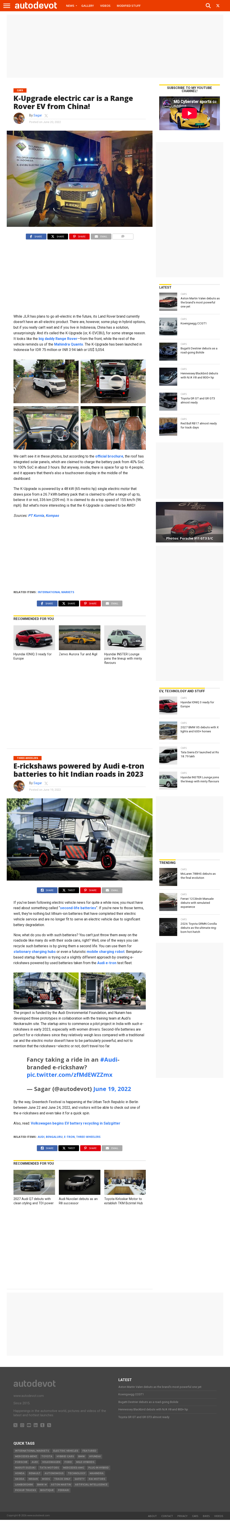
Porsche (21, 1462)
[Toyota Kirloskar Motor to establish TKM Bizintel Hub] (125, 1193)
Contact (167, 1516)
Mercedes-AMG (73, 1467)
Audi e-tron (106, 963)
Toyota (46, 1456)
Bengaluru (54, 1137)
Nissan (33, 1479)
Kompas (52, 515)
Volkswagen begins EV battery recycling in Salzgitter (75, 1123)
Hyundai (95, 1456)
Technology (76, 1473)
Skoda (19, 1479)
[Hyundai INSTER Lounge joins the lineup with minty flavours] (125, 649)
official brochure (109, 456)
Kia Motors (97, 1479)
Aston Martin (61, 1484)
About (152, 1516)
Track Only (62, 1479)
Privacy (182, 1516)
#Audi (108, 1059)
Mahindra (97, 1473)
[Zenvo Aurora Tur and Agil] (79, 649)
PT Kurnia (36, 515)
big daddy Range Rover (58, 339)
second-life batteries (78, 908)
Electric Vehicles (65, 1450)
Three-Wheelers (88, 1137)
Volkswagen (51, 1462)
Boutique (47, 1490)
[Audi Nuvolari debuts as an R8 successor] (79, 1193)
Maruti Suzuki (25, 1467)
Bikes (206, 1516)
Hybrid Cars (65, 1456)
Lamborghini (24, 1484)
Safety (79, 1479)
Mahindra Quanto (68, 344)
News (70, 6)
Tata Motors (49, 1467)
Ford (68, 1462)
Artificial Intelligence (91, 1484)
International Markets (56, 592)
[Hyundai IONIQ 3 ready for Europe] (34, 649)
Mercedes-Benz (26, 1456)
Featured (89, 1450)
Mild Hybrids (85, 1462)
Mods (46, 1479)
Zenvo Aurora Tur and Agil (78, 654)
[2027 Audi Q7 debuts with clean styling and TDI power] (34, 1193)
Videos (105, 6)
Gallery (87, 6)
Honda (19, 1473)
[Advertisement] (115, 46)
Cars (195, 1516)
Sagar (37, 115)
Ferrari (63, 1490)
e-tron (69, 1137)
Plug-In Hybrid (98, 1467)
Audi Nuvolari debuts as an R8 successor (78, 1201)
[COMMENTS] (122, 235)
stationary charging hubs (34, 952)
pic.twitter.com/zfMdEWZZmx (70, 1075)
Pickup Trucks (25, 1490)
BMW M (42, 1484)
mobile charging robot (105, 952)
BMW (81, 1456)
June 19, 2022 (112, 1089)
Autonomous (54, 1473)
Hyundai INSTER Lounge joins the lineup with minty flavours (123, 658)
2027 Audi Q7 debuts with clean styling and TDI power (33, 1201)
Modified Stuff (129, 6)
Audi (41, 1137)
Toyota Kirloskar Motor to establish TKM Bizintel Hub (123, 1201)
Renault (34, 1473)
